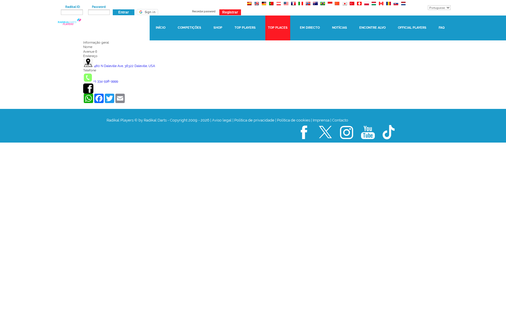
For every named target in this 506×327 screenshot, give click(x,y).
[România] (388, 6)
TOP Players (245, 28)
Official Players (412, 28)
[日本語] (344, 6)
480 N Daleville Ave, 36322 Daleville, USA (124, 66)
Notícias (339, 28)
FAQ (442, 28)
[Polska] (366, 6)
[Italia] (300, 6)
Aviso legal (222, 120)
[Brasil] (322, 6)
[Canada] (381, 6)
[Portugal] (271, 6)
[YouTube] (368, 141)
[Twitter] (325, 141)
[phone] (88, 81)
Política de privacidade (254, 120)
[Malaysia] (286, 6)
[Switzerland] (359, 6)
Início (160, 28)
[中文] (337, 6)
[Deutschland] (264, 6)
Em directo (310, 28)
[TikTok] (389, 141)
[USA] (256, 6)
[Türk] (351, 6)
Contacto (340, 120)
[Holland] (403, 6)
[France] (293, 6)
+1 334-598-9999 (105, 81)
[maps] (88, 66)
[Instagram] (347, 141)
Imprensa (321, 120)
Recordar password (204, 11)
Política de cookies (293, 120)
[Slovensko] (395, 6)
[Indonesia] (330, 6)
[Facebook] (304, 141)
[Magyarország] (373, 6)
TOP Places (278, 28)
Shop (217, 28)
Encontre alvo (372, 28)
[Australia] (315, 6)
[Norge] (308, 6)
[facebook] (88, 93)
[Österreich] (278, 6)
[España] (249, 6)
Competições (189, 28)
